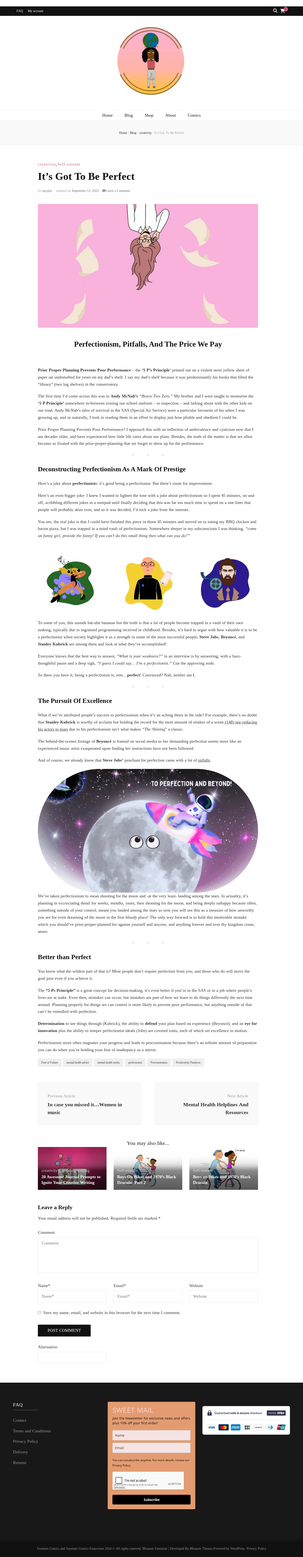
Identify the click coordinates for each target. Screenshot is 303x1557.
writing (83, 1170)
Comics (194, 115)
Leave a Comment (118, 191)
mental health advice (78, 1062)
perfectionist (135, 1062)
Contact (19, 1420)
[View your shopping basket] (282, 11)
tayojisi (47, 191)
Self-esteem (69, 164)
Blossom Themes (201, 1548)
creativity (47, 164)
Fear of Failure (49, 1062)
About (170, 115)
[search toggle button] (275, 11)
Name (44, 1285)
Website (196, 1285)
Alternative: (48, 1347)
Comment (46, 1232)
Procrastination (159, 1062)
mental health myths (109, 1062)
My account (35, 11)
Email (120, 1285)
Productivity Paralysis (188, 1062)
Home (107, 115)
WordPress (237, 1548)
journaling (67, 1170)
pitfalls (204, 760)
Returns (19, 1462)
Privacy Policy (25, 1441)
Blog (129, 115)
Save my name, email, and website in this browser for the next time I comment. (112, 1312)
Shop (149, 115)
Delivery (20, 1452)
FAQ (20, 11)
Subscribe (152, 1499)
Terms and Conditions (32, 1431)
